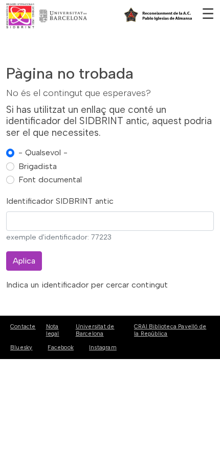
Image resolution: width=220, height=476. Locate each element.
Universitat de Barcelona (95, 330)
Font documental (50, 179)
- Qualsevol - (43, 152)
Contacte (23, 326)
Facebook (61, 347)
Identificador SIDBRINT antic (60, 201)
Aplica (24, 261)
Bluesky (21, 347)
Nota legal (52, 330)
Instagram (103, 347)
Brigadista (37, 166)
